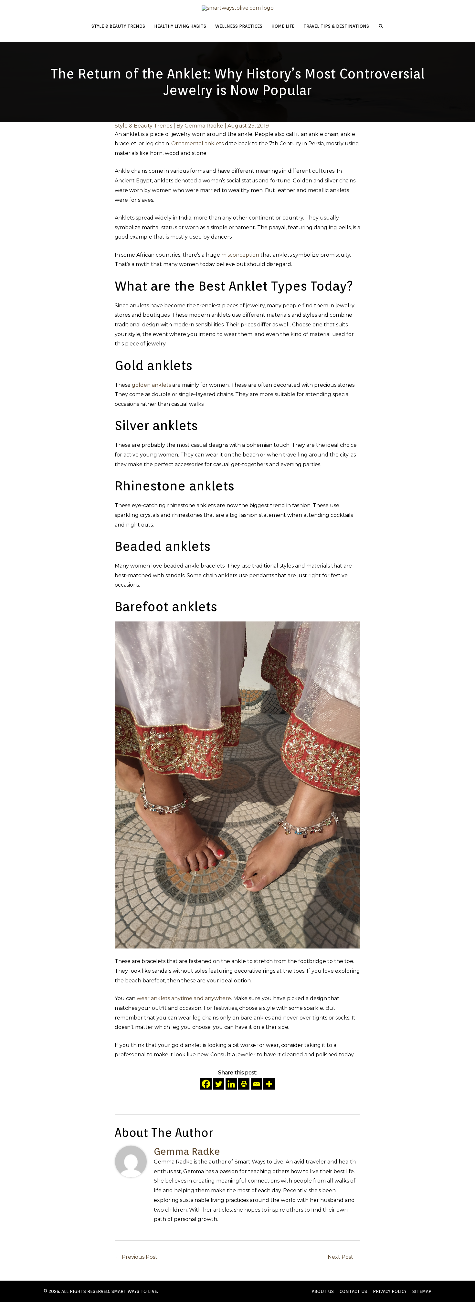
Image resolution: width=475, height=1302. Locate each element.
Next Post (344, 1257)
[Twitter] (218, 1084)
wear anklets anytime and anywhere (184, 998)
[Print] (243, 1084)
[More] (269, 1084)
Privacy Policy (389, 1291)
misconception (240, 255)
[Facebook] (206, 1084)
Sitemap (421, 1291)
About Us (323, 1291)
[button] (381, 26)
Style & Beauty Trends (143, 126)
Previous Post (136, 1257)
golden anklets (151, 385)
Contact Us (353, 1291)
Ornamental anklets (197, 143)
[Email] (256, 1084)
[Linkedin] (231, 1084)
